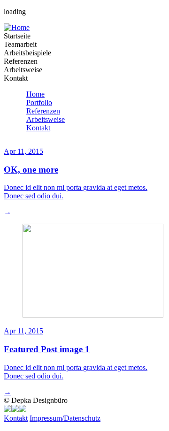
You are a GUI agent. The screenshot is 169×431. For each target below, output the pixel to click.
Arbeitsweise (45, 119)
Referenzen (43, 111)
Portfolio (39, 102)
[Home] (17, 27)
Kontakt (38, 128)
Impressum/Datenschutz (65, 418)
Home (35, 94)
